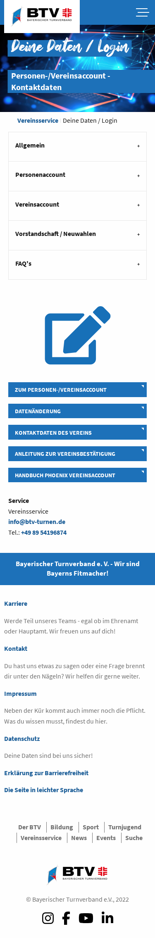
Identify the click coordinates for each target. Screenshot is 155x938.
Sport (91, 827)
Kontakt (15, 648)
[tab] (77, 146)
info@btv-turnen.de (36, 521)
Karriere (15, 603)
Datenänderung (38, 411)
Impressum (20, 693)
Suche (134, 837)
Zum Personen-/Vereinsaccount (61, 389)
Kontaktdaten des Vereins (53, 432)
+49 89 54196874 (44, 532)
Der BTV (29, 827)
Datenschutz (22, 738)
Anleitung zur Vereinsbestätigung (65, 453)
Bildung (61, 827)
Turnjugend (124, 827)
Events (106, 837)
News (79, 837)
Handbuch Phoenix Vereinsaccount (65, 475)
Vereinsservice (37, 120)
